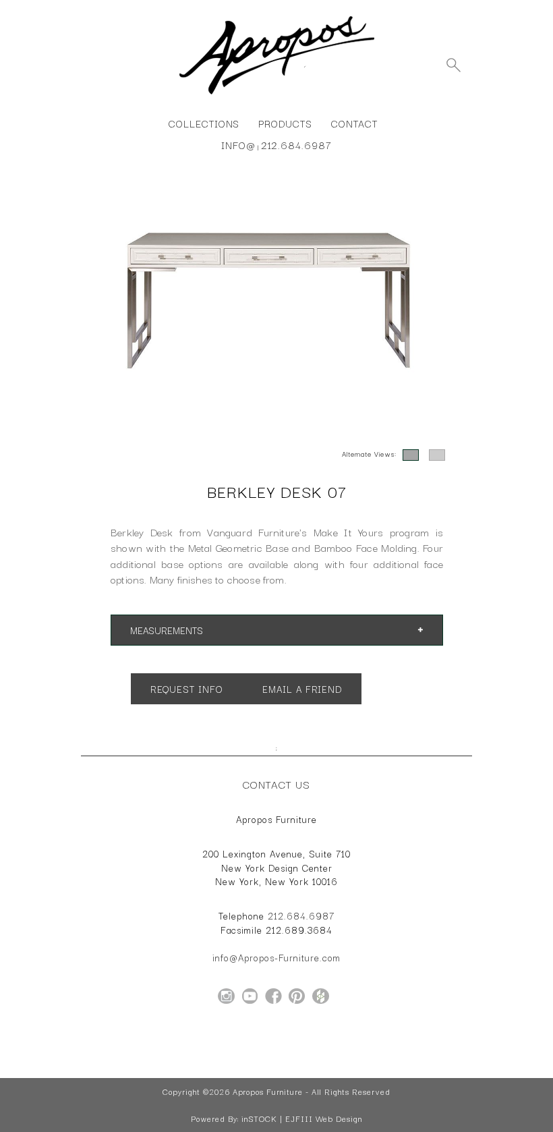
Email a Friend (301, 688)
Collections (204, 123)
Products (285, 123)
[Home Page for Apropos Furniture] (277, 94)
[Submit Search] (453, 65)
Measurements (166, 630)
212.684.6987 (296, 144)
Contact (354, 123)
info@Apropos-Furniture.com (276, 957)
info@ (238, 144)
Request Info (186, 688)
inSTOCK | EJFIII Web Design (301, 1118)
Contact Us (276, 784)
